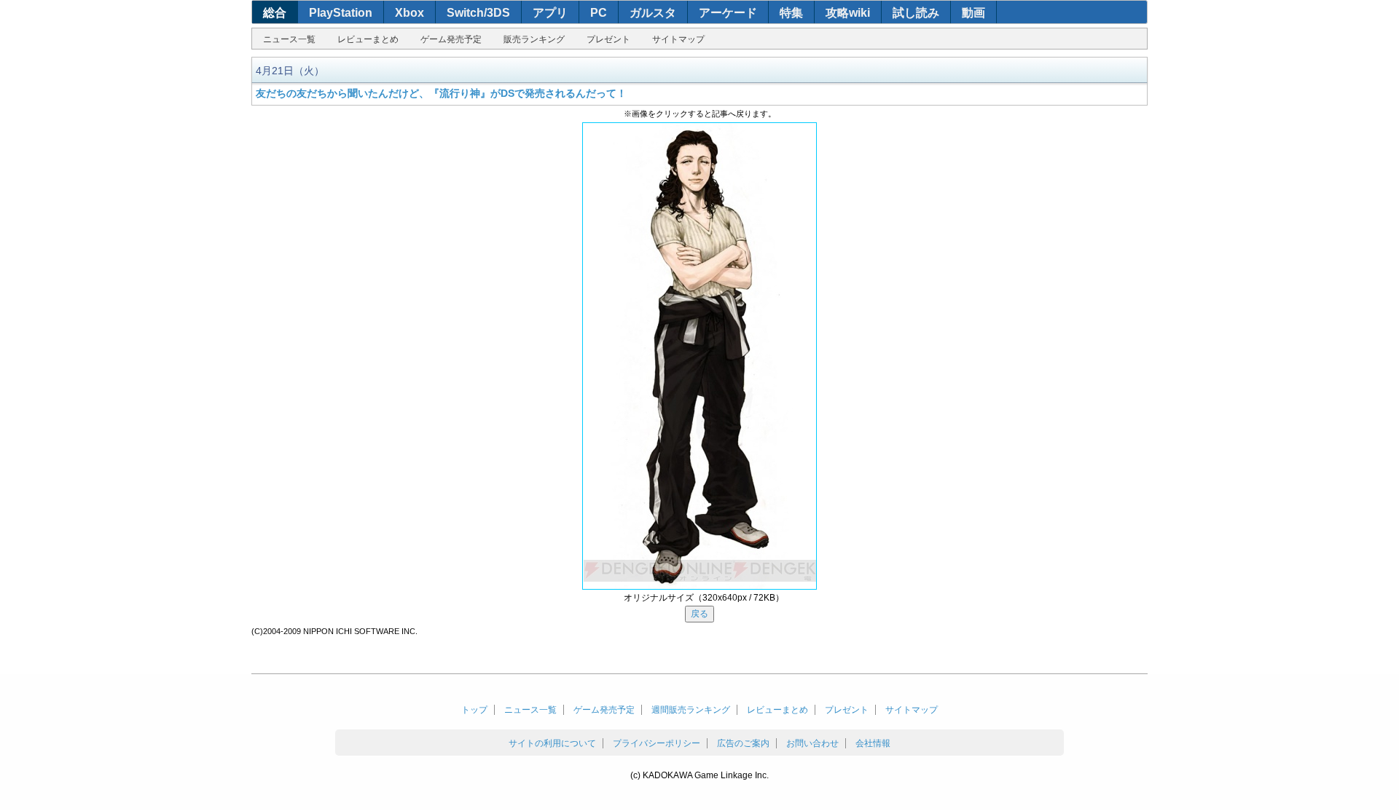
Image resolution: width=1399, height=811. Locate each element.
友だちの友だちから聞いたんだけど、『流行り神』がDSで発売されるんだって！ (441, 93)
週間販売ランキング (690, 710)
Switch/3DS (478, 13)
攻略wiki (848, 13)
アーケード (728, 13)
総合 (274, 13)
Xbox (409, 13)
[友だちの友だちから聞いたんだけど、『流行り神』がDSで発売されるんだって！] (699, 356)
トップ (474, 710)
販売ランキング (534, 39)
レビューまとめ (368, 39)
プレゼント (608, 39)
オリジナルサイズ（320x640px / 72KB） (704, 598)
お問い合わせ (812, 743)
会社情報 (872, 743)
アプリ (550, 13)
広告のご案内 (743, 743)
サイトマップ (678, 39)
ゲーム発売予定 (451, 39)
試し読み (916, 13)
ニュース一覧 (289, 39)
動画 (973, 13)
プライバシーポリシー (656, 743)
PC (598, 13)
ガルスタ (653, 13)
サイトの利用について (552, 743)
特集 (791, 13)
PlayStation (340, 13)
